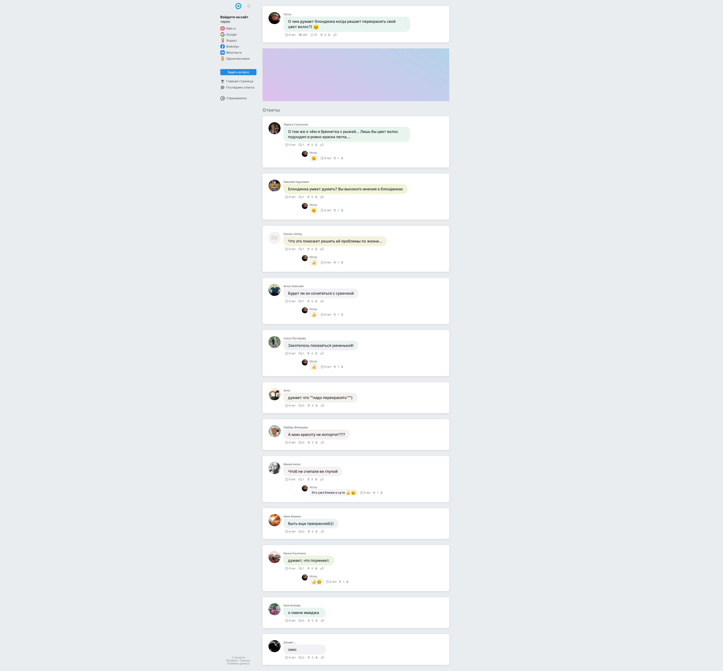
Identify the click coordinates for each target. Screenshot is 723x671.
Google (231, 34)
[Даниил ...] (276, 646)
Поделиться (335, 34)
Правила (231, 660)
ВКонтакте (234, 52)
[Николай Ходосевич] (276, 186)
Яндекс (231, 40)
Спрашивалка (236, 98)
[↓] (328, 34)
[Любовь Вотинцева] (276, 431)
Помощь (245, 660)
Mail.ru (231, 28)
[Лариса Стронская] (276, 128)
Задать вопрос (238, 72)
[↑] (322, 34)
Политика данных (238, 663)
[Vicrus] (276, 18)
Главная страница (239, 81)
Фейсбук (232, 46)
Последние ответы (240, 87)
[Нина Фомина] (276, 520)
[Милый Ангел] (276, 468)
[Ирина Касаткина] (276, 557)
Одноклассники (238, 58)
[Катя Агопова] (276, 609)
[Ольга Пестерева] (276, 342)
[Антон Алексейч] (276, 290)
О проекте (238, 657)
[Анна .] (276, 394)
